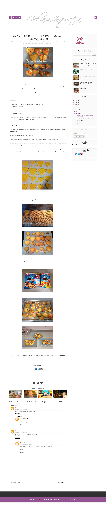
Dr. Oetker (45, 41)
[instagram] (16, 17)
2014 (76, 124)
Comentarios (78, 136)
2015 (76, 104)
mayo (77, 109)
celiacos (31, 41)
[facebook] (10, 17)
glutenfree (58, 41)
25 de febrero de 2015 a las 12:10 (26, 419)
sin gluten (46, 43)
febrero (78, 113)
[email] (19, 17)
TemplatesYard (47, 499)
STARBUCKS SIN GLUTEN (86, 70)
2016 (76, 102)
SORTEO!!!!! (83, 88)
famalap (17, 431)
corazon (35, 41)
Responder (18, 413)
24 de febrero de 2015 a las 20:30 (22, 409)
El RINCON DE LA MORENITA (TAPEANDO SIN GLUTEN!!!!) (85, 119)
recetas (35, 43)
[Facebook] (34, 383)
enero (77, 122)
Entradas (77, 133)
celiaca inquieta (25, 41)
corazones (40, 41)
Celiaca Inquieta (24, 418)
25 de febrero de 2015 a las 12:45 (21, 432)
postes (31, 43)
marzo (77, 111)
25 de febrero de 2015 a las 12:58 (26, 444)
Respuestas (19, 416)
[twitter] (13, 17)
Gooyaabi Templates (69, 499)
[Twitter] (38, 383)
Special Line (51, 43)
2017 (76, 100)
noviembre (79, 106)
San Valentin (40, 43)
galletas (53, 41)
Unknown (18, 408)
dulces (49, 41)
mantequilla (27, 43)
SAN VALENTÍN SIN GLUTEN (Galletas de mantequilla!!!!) (85, 115)
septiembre (79, 108)
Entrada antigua (61, 482)
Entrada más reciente (15, 482)
